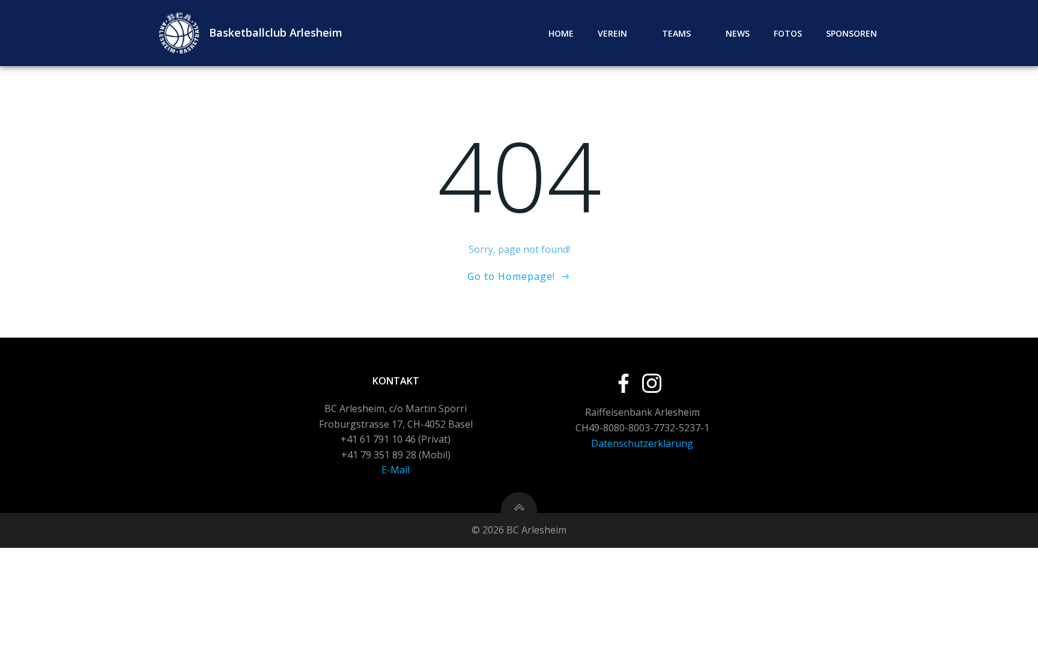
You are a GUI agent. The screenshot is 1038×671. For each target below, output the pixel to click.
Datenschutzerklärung (642, 443)
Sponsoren (851, 33)
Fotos (788, 33)
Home (561, 33)
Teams (676, 33)
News (738, 33)
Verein (612, 33)
